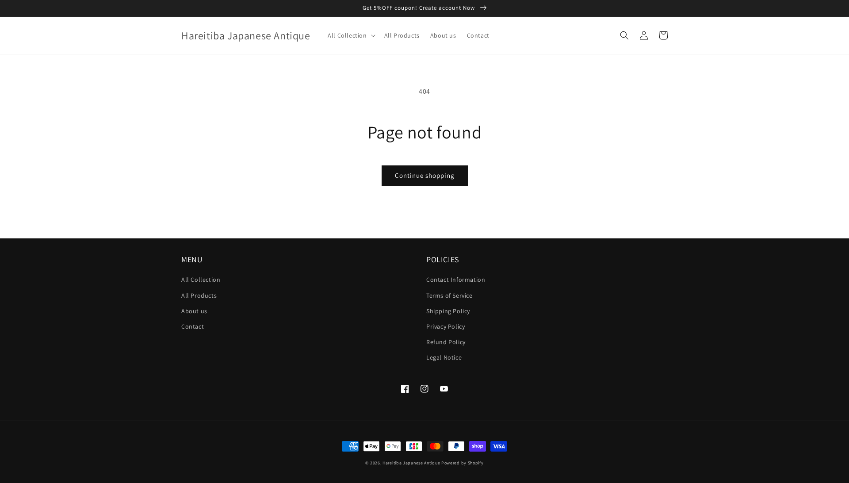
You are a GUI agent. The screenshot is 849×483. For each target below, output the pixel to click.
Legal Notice (444, 357)
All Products (199, 295)
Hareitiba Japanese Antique (411, 463)
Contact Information (455, 280)
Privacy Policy (445, 326)
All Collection (200, 280)
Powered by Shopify (462, 463)
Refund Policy (446, 342)
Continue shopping (425, 175)
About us (194, 311)
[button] (350, 35)
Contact (192, 326)
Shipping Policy (448, 311)
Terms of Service (449, 295)
